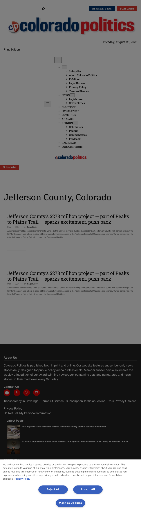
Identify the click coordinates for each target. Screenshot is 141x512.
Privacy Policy (22, 479)
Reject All (53, 489)
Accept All (88, 489)
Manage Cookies (70, 503)
